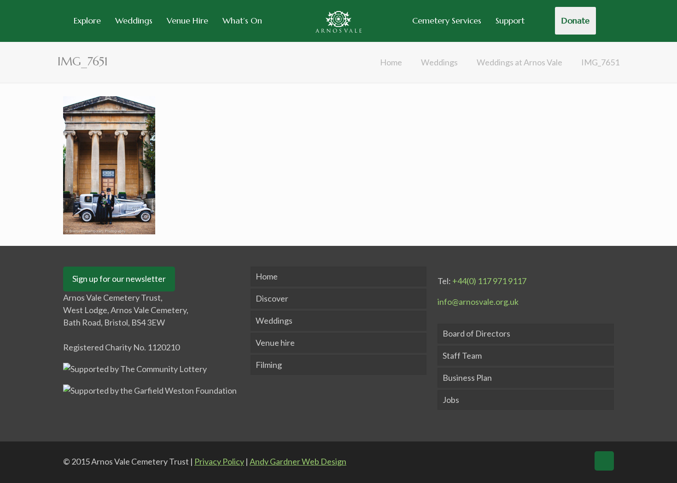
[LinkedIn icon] (560, 461)
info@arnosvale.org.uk (478, 302)
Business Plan (467, 377)
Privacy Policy (219, 461)
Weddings (439, 62)
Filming (269, 365)
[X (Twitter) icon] (542, 461)
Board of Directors (476, 333)
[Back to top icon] (604, 461)
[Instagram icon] (578, 461)
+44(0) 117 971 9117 (489, 281)
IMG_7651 (600, 62)
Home (391, 62)
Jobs (451, 400)
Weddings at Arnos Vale (519, 62)
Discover (272, 298)
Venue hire (275, 343)
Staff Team (462, 355)
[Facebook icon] (524, 461)
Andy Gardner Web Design (298, 461)
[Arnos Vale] (338, 20)
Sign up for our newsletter (119, 279)
